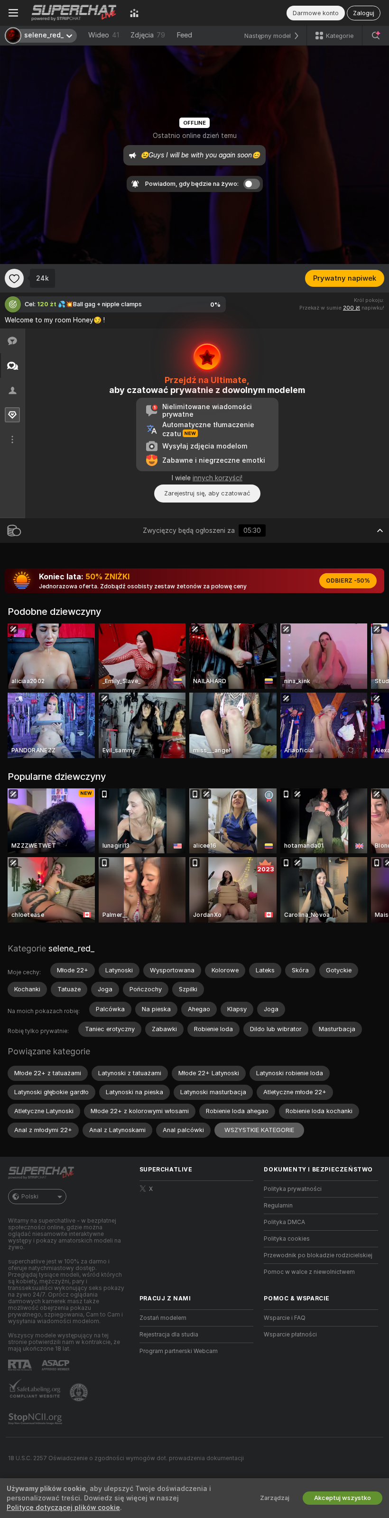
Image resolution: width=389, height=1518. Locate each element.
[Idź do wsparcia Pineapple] (80, 1392)
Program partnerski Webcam (178, 1351)
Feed (184, 35)
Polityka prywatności (293, 1189)
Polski (29, 1196)
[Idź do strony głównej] (74, 13)
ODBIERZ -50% (348, 580)
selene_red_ (71, 948)
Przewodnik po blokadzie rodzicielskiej (318, 1255)
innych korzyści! (217, 478)
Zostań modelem (162, 1318)
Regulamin (278, 1205)
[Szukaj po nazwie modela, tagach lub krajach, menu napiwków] (375, 36)
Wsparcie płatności (290, 1334)
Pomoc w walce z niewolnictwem (309, 1272)
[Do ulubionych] (14, 278)
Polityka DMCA (284, 1222)
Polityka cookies (287, 1238)
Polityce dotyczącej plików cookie (63, 1507)
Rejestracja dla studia (168, 1334)
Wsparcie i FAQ (285, 1318)
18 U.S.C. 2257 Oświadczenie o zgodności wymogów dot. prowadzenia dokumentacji (126, 1458)
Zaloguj (363, 13)
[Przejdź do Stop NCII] (36, 1419)
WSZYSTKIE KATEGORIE (259, 1130)
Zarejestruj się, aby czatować (207, 493)
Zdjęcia (147, 35)
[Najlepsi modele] (134, 13)
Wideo (103, 35)
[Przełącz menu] (13, 13)
